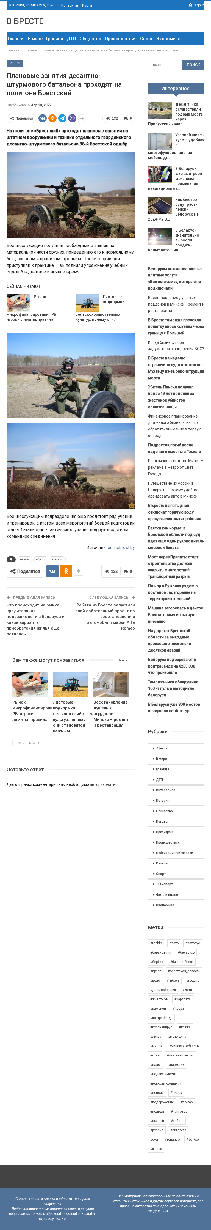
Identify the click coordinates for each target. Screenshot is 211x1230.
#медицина (177, 1037)
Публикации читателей (174, 853)
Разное (15, 63)
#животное (159, 999)
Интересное (165, 790)
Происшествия (121, 38)
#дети (187, 990)
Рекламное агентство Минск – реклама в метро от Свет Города (175, 467)
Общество (90, 38)
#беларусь (186, 952)
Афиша (161, 748)
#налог (155, 1065)
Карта (87, 5)
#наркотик (176, 1065)
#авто (174, 943)
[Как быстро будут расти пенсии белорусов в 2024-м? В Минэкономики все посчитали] (160, 206)
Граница (54, 38)
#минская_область (184, 1046)
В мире (35, 38)
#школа (156, 1149)
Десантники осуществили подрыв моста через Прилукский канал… (175, 114)
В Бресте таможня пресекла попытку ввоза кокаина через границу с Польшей (176, 326)
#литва (155, 1037)
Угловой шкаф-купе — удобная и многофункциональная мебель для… (176, 146)
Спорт (146, 38)
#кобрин (179, 1009)
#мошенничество (180, 1055)
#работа (177, 1121)
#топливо (172, 1139)
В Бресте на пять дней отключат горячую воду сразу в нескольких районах (174, 512)
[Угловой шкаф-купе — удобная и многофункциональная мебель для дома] (160, 141)
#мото (155, 1055)
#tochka (156, 943)
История (163, 801)
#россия (156, 1130)
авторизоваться (105, 784)
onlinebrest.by (121, 547)
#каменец (158, 1009)
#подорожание (162, 1102)
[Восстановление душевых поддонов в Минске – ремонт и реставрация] (111, 684)
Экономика (168, 38)
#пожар (187, 1102)
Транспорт (164, 884)
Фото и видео (167, 895)
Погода (162, 821)
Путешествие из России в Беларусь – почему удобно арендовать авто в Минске (172, 490)
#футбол (193, 1139)
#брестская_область (184, 971)
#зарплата (182, 999)
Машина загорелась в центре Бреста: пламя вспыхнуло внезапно (175, 615)
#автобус (192, 943)
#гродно (192, 980)
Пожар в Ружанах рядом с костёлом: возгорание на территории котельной (173, 592)
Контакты (69, 5)
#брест (40, 559)
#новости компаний (166, 1083)
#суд (154, 1139)
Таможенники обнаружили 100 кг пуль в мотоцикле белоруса (173, 688)
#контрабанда (161, 1018)
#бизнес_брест (181, 962)
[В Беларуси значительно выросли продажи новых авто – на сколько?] (160, 236)
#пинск (176, 1093)
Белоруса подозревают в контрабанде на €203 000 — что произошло (173, 666)
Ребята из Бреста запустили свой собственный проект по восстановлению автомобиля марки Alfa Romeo (105, 617)
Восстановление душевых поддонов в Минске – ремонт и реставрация (176, 304)
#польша (157, 1111)
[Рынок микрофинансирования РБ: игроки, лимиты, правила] (18, 303)
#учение (57, 559)
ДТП (71, 38)
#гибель (173, 980)
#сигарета (178, 1130)
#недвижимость (163, 1074)
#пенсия (157, 1093)
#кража (185, 1027)
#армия (25, 559)
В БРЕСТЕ (25, 21)
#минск (156, 1046)
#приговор (179, 1111)
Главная (16, 38)
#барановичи (160, 952)
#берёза (156, 962)
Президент (164, 832)
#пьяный (157, 1121)
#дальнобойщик (163, 990)
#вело (155, 980)
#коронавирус (161, 1027)
